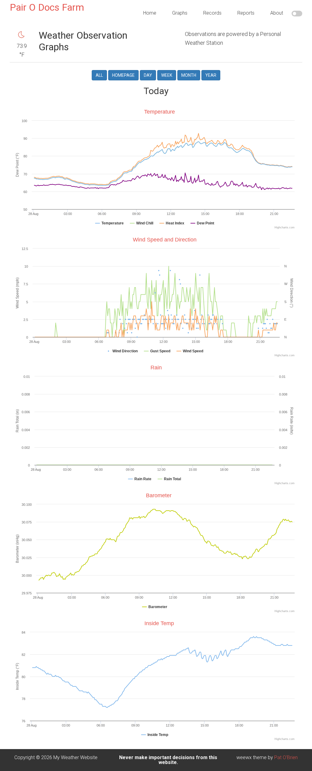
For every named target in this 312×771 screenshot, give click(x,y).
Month (188, 75)
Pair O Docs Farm (47, 7)
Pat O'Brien (286, 757)
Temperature (159, 112)
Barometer (159, 495)
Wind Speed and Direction (165, 240)
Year (210, 75)
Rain (156, 367)
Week (166, 75)
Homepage (123, 75)
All (99, 75)
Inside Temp (159, 623)
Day (148, 75)
